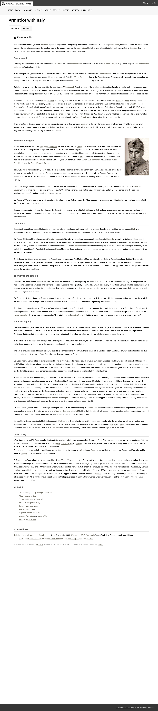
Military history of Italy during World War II (35, 492)
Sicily (120, 200)
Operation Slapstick (70, 411)
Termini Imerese (54, 239)
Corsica (55, 428)
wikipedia (39, 544)
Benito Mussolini (106, 74)
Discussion (26, 28)
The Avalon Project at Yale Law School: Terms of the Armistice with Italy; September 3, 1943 (56, 538)
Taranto (58, 411)
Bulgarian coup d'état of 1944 (30, 513)
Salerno (30, 411)
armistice (44, 45)
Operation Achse (86, 288)
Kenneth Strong (42, 163)
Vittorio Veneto (66, 443)
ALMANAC (28, 10)
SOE (88, 210)
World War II (114, 45)
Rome (57, 249)
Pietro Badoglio (76, 94)
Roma (57, 443)
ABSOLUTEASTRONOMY (18, 4)
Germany (84, 124)
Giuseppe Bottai (47, 100)
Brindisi (17, 388)
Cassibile (133, 48)
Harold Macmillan (21, 315)
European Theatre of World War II (32, 499)
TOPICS (18, 10)
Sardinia (51, 398)
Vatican (41, 203)
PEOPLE (56, 10)
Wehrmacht (78, 246)
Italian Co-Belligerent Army (29, 503)
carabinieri (28, 114)
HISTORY (65, 10)
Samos (122, 424)
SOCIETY (75, 10)
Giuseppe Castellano (48, 146)
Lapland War (43, 516)
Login (154, 3)
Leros (113, 424)
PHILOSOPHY (86, 10)
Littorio (79, 443)
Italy (129, 45)
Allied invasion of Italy (27, 496)
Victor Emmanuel (81, 77)
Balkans (62, 421)
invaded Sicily (109, 64)
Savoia (135, 124)
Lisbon (79, 146)
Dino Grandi (69, 87)
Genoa (93, 450)
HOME (10, 10)
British (33, 163)
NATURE (47, 10)
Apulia (66, 398)
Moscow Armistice (26, 516)
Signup (145, 3)
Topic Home (15, 28)
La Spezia (83, 450)
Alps (129, 127)
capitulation (81, 48)
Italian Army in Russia (27, 519)
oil (49, 193)
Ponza (60, 114)
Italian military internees (28, 506)
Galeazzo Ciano (122, 100)
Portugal (42, 160)
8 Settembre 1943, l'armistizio (83, 535)
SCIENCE (37, 10)
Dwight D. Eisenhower (91, 160)
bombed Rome (76, 64)
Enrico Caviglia (81, 117)
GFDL (100, 544)
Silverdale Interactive (124, 708)
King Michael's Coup (27, 509)
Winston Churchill (78, 315)
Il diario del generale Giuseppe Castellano (30, 535)
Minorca (98, 473)
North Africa (57, 64)
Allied (140, 45)
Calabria (90, 408)
